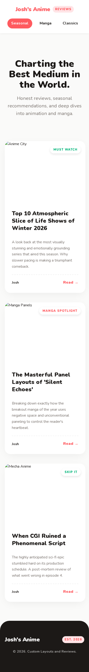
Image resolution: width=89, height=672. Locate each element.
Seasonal (19, 23)
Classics (70, 23)
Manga (46, 23)
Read (68, 282)
